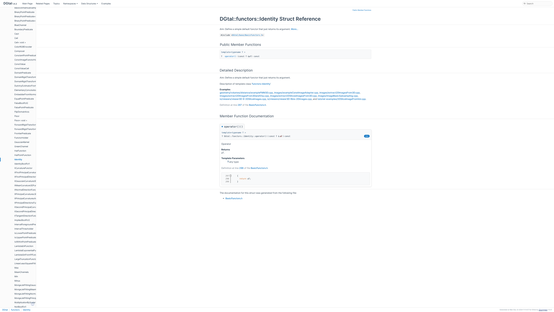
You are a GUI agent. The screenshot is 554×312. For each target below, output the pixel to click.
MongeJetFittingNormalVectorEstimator (33, 293)
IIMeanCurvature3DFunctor (27, 185)
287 (240, 105)
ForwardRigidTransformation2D (29, 124)
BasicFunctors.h (257, 105)
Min (16, 276)
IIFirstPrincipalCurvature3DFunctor (30, 172)
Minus (17, 281)
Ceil (16, 38)
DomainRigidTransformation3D (29, 81)
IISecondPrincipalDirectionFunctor (30, 211)
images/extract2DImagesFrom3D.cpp (339, 92)
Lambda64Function (23, 246)
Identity (18, 159)
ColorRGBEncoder (23, 46)
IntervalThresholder (23, 228)
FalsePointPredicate (23, 107)
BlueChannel (20, 25)
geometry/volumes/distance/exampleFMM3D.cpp (246, 92)
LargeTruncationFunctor (25, 259)
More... (294, 29)
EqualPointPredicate (24, 98)
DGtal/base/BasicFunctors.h (247, 35)
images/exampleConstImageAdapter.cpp (296, 92)
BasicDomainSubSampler (26, 7)
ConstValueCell (21, 68)
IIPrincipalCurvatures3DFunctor (29, 194)
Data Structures (88, 3)
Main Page (27, 3)
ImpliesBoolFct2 (22, 220)
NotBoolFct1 (20, 306)
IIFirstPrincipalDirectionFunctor (29, 176)
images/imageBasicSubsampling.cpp (338, 95)
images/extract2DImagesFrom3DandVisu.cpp (244, 95)
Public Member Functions (362, 10)
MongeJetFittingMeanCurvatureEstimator (34, 289)
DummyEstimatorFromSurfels (28, 85)
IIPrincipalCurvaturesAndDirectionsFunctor (34, 198)
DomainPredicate (22, 73)
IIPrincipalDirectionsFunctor (27, 202)
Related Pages (43, 3)
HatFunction (20, 151)
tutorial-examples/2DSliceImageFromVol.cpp (342, 99)
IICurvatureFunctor (23, 168)
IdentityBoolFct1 (22, 163)
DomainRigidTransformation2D (29, 77)
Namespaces (69, 3)
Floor (16, 116)
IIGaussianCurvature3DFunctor (29, 181)
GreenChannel (21, 146)
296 (241, 168)
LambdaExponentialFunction (28, 250)
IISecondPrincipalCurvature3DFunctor (32, 207)
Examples (106, 3)
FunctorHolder (21, 137)
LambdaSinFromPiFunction (27, 254)
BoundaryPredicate (23, 29)
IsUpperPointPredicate (25, 237)
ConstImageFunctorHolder (27, 59)
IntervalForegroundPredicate (28, 224)
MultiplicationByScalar (24, 302)
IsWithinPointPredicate (25, 241)
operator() (230, 56)
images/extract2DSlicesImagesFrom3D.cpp (293, 95)
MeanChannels (21, 272)
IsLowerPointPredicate (25, 233)
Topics (56, 3)
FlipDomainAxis (21, 111)
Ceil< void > (20, 42)
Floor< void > (20, 120)
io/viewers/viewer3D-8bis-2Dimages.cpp (289, 99)
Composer (19, 51)
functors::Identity (261, 83)
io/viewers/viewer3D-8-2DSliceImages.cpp (243, 99)
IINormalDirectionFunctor (26, 189)
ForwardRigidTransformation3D (29, 129)
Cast (16, 33)
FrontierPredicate (22, 133)
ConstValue (19, 64)
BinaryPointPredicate (24, 12)
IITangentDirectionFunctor (26, 215)
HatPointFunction (22, 155)
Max (16, 267)
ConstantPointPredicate (25, 55)
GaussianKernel (21, 142)
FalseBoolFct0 (21, 103)
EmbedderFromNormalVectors (29, 94)
